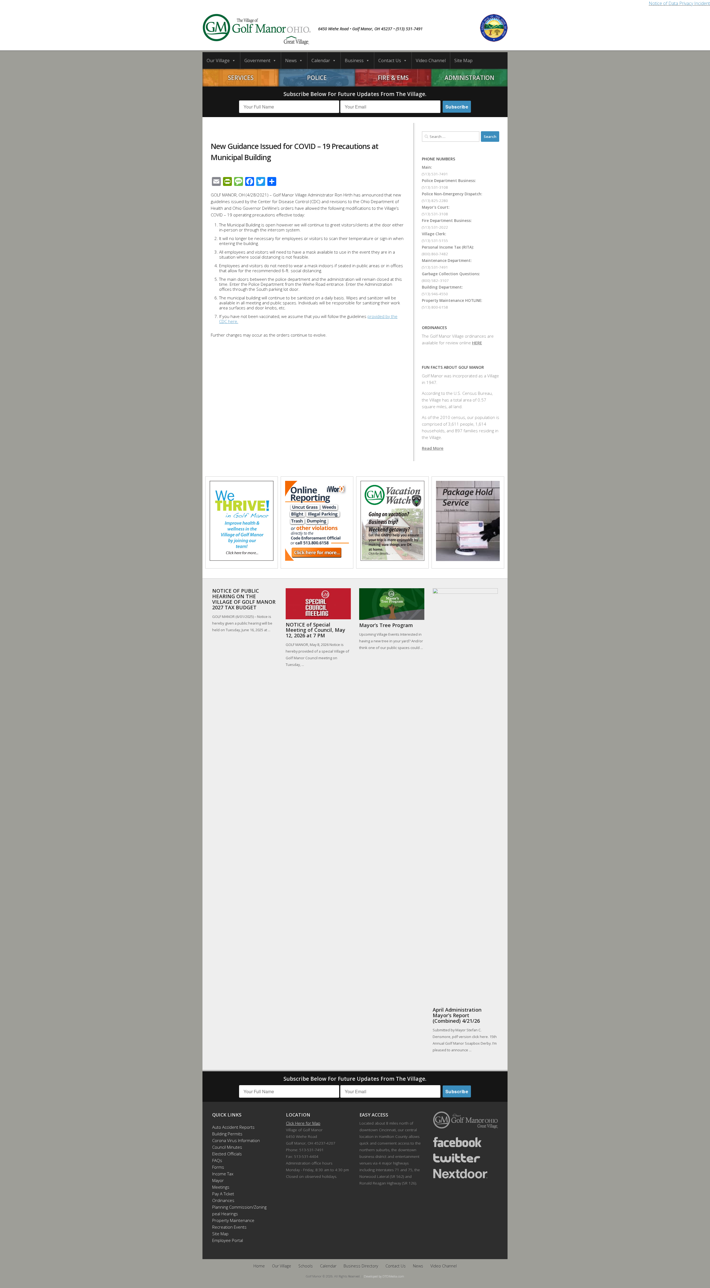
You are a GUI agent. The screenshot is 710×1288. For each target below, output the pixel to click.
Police (317, 78)
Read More (432, 448)
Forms (218, 1167)
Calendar (320, 60)
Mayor (218, 1180)
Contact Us (389, 60)
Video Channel (431, 60)
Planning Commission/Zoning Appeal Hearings (237, 1210)
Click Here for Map (303, 1123)
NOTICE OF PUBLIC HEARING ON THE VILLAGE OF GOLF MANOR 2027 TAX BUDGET (243, 598)
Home (259, 1266)
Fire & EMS (393, 78)
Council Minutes (227, 1147)
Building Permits (227, 1134)
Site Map (463, 60)
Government (257, 60)
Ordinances (223, 1200)
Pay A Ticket (223, 1193)
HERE (477, 342)
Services (240, 78)
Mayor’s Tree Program (386, 625)
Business (354, 60)
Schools (305, 1266)
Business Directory (361, 1266)
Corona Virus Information (236, 1140)
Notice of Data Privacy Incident (679, 3)
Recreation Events (229, 1227)
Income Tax (222, 1173)
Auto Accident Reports (233, 1127)
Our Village (218, 60)
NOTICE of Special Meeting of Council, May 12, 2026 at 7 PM (315, 630)
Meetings (220, 1187)
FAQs (217, 1160)
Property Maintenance (233, 1220)
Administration (469, 78)
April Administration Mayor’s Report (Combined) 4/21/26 (457, 1015)
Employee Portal (227, 1240)
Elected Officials (227, 1153)
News (291, 60)
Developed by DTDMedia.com (384, 1276)
